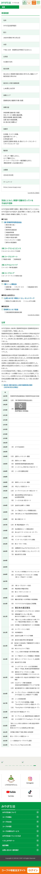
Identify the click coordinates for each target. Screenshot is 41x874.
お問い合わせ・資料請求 (10, 850)
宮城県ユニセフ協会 (11, 309)
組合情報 (5, 845)
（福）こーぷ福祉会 (10, 284)
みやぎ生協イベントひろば (11, 836)
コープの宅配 (6, 826)
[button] (6, 765)
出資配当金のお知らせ (24, 2)
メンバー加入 (29, 2)
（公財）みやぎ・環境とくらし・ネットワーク (19, 298)
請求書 (34, 2)
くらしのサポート (8, 840)
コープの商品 (6, 817)
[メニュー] (38, 2)
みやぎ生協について (9, 812)
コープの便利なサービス (10, 831)
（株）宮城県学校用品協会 (13, 222)
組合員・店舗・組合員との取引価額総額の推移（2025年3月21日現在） (18, 386)
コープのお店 (6, 822)
